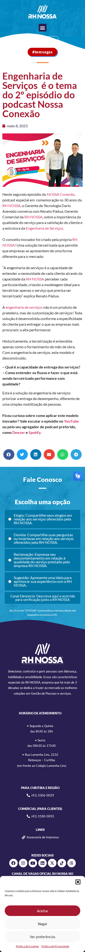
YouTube (71, 421)
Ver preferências (42, 937)
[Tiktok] (62, 863)
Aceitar (42, 911)
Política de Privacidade (55, 946)
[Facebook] (13, 863)
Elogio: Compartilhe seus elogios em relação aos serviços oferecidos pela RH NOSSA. (43, 519)
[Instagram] (23, 863)
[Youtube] (33, 863)
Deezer (18, 432)
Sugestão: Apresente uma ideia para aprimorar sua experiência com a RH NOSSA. (43, 581)
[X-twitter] (52, 863)
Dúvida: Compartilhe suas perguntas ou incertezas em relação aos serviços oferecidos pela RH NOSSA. (44, 538)
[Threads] (71, 863)
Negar (42, 924)
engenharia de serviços (24, 307)
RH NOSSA (11, 205)
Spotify (35, 432)
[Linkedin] (42, 863)
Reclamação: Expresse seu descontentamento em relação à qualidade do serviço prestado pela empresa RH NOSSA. (42, 560)
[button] (78, 882)
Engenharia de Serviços (44, 228)
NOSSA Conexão (60, 194)
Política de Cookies (27, 946)
